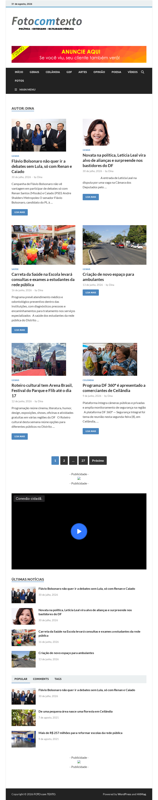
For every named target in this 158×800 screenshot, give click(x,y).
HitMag (141, 794)
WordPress (124, 794)
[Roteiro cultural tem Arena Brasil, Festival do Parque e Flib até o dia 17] (43, 359)
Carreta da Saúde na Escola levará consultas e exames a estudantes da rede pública (43, 279)
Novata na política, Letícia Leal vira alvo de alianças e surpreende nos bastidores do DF (114, 160)
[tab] (21, 679)
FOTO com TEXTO (44, 794)
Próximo (98, 460)
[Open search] (142, 72)
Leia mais (18, 211)
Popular (20, 678)
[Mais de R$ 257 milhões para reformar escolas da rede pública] (24, 733)
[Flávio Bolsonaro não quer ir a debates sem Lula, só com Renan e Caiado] (43, 135)
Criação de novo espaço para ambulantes (66, 653)
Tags (58, 678)
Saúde (15, 269)
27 (83, 460)
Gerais (15, 156)
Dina (39, 177)
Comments (41, 678)
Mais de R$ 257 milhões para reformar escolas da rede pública (80, 733)
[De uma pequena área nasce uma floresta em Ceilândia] (24, 711)
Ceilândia (88, 380)
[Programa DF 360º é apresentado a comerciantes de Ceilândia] (114, 359)
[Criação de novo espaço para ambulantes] (114, 245)
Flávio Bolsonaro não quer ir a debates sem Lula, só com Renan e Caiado (42, 166)
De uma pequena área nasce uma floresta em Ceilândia (76, 711)
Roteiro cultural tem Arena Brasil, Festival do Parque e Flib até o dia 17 (42, 390)
